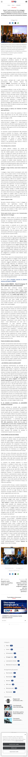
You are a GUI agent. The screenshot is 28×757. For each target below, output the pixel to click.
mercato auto (12, 688)
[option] (14, 611)
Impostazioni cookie (14, 751)
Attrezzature (11, 653)
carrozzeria (11, 673)
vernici (10, 680)
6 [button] (16, 624)
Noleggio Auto (11, 657)
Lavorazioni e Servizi (12, 661)
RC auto (10, 684)
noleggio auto (20, 568)
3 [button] (12, 624)
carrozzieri (11, 692)
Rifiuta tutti (14, 748)
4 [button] (13, 624)
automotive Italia (10, 568)
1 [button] (9, 624)
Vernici (9, 649)
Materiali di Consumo (12, 665)
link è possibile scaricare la (14, 280)
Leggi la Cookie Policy (19, 740)
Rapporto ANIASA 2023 (14, 570)
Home (9, 5)
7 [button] (17, 624)
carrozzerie (11, 677)
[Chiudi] (25, 734)
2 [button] (10, 624)
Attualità (18, 5)
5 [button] (14, 624)
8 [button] (18, 624)
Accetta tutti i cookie (14, 744)
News (13, 5)
